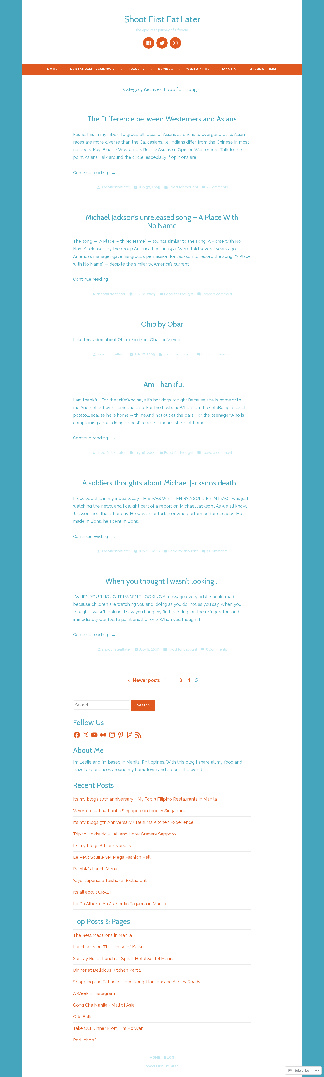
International (262, 69)
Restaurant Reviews (90, 69)
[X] (85, 735)
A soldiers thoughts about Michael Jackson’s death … (162, 482)
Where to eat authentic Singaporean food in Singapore (129, 810)
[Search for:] (102, 704)
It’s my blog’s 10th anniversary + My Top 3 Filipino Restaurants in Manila (145, 799)
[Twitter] (162, 43)
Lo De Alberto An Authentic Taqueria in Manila (119, 903)
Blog (169, 1057)
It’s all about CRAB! (92, 892)
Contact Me (197, 69)
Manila (229, 69)
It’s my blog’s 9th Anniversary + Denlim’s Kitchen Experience (133, 822)
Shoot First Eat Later (162, 19)
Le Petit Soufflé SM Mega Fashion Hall (111, 857)
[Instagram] (175, 43)
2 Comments (217, 188)
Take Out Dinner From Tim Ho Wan (108, 1028)
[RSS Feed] (138, 735)
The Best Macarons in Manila (102, 935)
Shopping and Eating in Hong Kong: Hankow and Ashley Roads (136, 981)
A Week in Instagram (94, 993)
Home (52, 69)
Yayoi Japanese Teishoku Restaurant (110, 880)
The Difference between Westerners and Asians (162, 118)
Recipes (165, 69)
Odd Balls (83, 1016)
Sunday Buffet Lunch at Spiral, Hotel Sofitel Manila (123, 958)
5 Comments (216, 650)
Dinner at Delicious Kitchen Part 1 (107, 970)
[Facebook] (148, 43)
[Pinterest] (121, 735)
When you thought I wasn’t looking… (162, 581)
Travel (135, 69)
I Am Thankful (162, 384)
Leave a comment (217, 294)
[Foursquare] (129, 735)
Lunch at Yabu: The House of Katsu (108, 946)
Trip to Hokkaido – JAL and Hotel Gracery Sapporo (124, 833)
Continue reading (91, 173)
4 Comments (216, 552)
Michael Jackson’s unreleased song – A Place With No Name (162, 221)
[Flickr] (103, 735)
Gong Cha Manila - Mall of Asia (103, 1004)
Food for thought (183, 187)
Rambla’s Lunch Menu (95, 868)
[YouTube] (94, 735)
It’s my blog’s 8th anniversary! (103, 845)
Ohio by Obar (162, 324)
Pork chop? (84, 1039)
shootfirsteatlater (115, 187)
